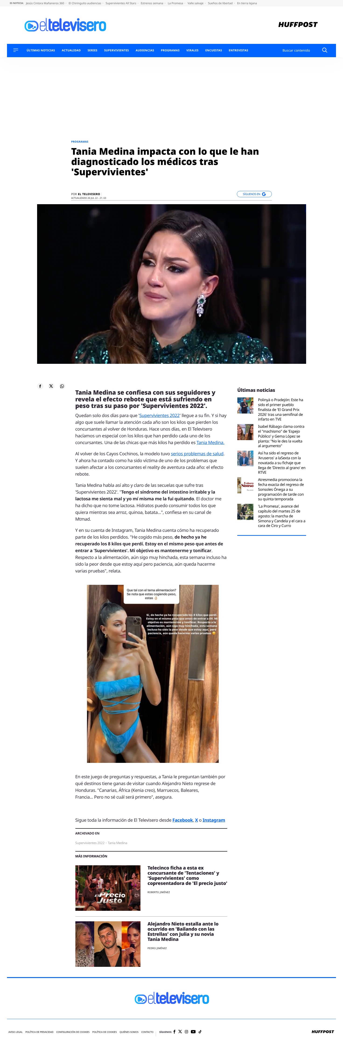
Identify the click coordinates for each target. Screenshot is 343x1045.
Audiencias (145, 50)
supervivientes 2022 (90, 843)
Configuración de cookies (73, 1032)
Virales (192, 50)
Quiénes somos (128, 1032)
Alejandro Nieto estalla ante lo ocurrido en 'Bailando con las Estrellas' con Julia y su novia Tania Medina (182, 931)
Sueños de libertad (220, 3)
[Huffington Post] (298, 25)
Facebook (182, 820)
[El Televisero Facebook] (174, 1032)
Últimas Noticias (41, 50)
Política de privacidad (39, 1032)
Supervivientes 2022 (159, 415)
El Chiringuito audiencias (85, 3)
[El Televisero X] (180, 1032)
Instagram (214, 820)
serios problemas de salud (197, 454)
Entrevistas (238, 50)
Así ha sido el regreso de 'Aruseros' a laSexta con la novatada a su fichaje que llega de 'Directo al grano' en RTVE (281, 463)
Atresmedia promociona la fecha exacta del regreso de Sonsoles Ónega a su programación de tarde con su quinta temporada (281, 489)
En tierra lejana (247, 3)
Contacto (147, 1032)
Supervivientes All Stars (121, 3)
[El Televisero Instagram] (186, 1032)
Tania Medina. (210, 442)
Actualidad (71, 50)
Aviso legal (15, 1032)
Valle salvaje (196, 3)
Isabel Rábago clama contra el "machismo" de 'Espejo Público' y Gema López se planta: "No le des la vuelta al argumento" (281, 436)
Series (92, 50)
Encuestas (213, 50)
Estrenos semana (152, 3)
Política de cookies (104, 1032)
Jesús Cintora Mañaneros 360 (45, 3)
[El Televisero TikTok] (200, 1032)
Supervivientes (116, 50)
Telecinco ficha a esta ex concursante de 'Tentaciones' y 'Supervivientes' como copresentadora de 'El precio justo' (187, 875)
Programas (170, 50)
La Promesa (176, 3)
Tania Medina (117, 843)
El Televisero (89, 194)
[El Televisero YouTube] (193, 1032)
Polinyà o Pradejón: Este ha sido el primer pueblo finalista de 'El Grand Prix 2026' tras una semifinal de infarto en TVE (280, 409)
